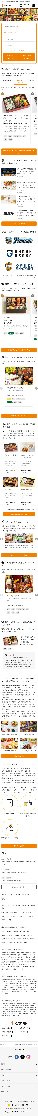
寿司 (2, 916)
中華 (11, 913)
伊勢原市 (4, 935)
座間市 (19, 939)
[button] (11, 57)
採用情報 (23, 1108)
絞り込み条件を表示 (20, 51)
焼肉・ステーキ (19, 913)
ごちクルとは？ (19, 846)
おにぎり (32, 916)
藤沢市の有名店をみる (19, 514)
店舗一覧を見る (19, 756)
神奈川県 (4, 927)
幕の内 (3, 920)
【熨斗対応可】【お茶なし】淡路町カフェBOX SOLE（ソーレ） (27, 638)
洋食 (7, 913)
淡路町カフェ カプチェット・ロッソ (28, 644)
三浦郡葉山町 (11, 942)
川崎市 (3, 932)
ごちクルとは (5, 1028)
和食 (2, 913)
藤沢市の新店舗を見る (19, 415)
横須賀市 (19, 942)
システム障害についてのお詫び (11, 881)
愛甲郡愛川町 (25, 935)
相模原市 (10, 932)
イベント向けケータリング (28, 751)
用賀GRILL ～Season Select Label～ (17, 123)
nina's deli (11, 964)
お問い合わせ (5, 1036)
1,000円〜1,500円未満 (19, 81)
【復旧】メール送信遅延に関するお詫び (13, 872)
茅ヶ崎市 (25, 939)
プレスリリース (28, 1108)
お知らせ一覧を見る (19, 887)
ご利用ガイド (24, 1028)
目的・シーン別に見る (19, 555)
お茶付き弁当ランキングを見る (19, 350)
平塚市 (32, 939)
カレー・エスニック (12, 916)
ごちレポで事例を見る (19, 223)
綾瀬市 (17, 935)
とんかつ (28, 913)
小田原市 (22, 932)
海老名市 (11, 935)
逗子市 (13, 939)
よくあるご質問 (6, 1032)
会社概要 (7, 1108)
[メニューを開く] (34, 5)
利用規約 (23, 1032)
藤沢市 (3, 899)
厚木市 (29, 932)
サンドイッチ (24, 916)
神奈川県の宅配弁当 (20, 1044)
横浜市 (16, 932)
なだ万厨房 (8, 323)
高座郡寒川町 (5, 939)
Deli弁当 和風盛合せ (13, 966)
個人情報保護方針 (17, 1108)
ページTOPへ (18, 1049)
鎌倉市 (33, 935)
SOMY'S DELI (23, 964)
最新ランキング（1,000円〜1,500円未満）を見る (19, 151)
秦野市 (3, 942)
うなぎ (9, 920)
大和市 (26, 942)
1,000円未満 (7, 80)
